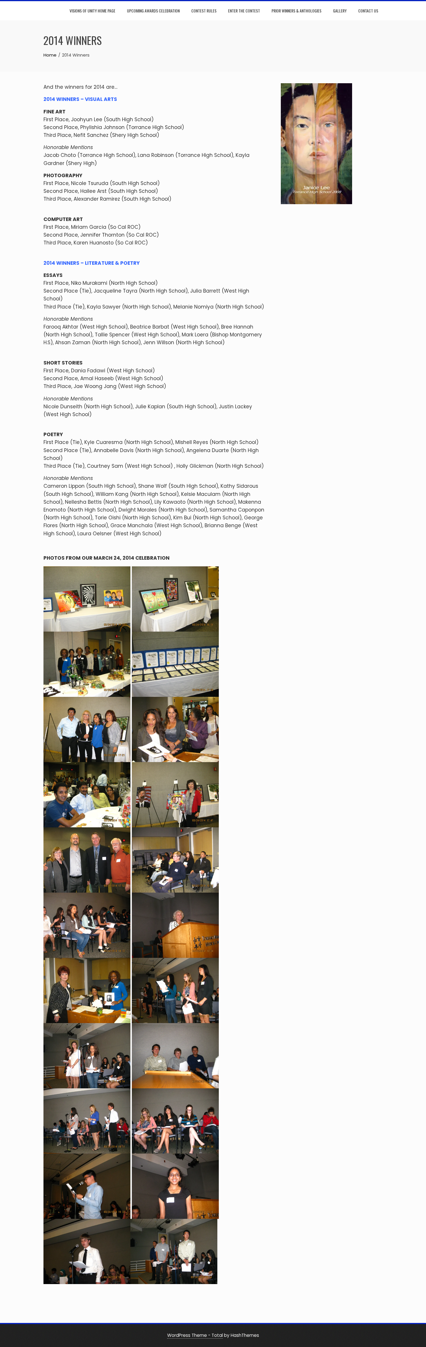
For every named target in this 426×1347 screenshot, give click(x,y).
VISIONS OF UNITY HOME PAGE (92, 11)
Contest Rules (203, 11)
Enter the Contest (244, 11)
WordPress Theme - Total (195, 1335)
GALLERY (340, 11)
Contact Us (368, 11)
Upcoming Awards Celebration (153, 11)
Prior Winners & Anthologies (296, 11)
